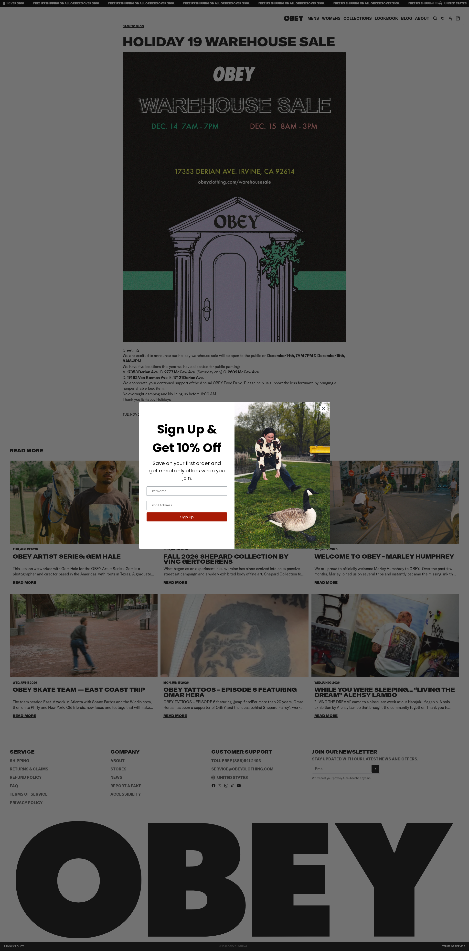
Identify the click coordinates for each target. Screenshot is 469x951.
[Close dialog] (323, 408)
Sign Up (187, 516)
